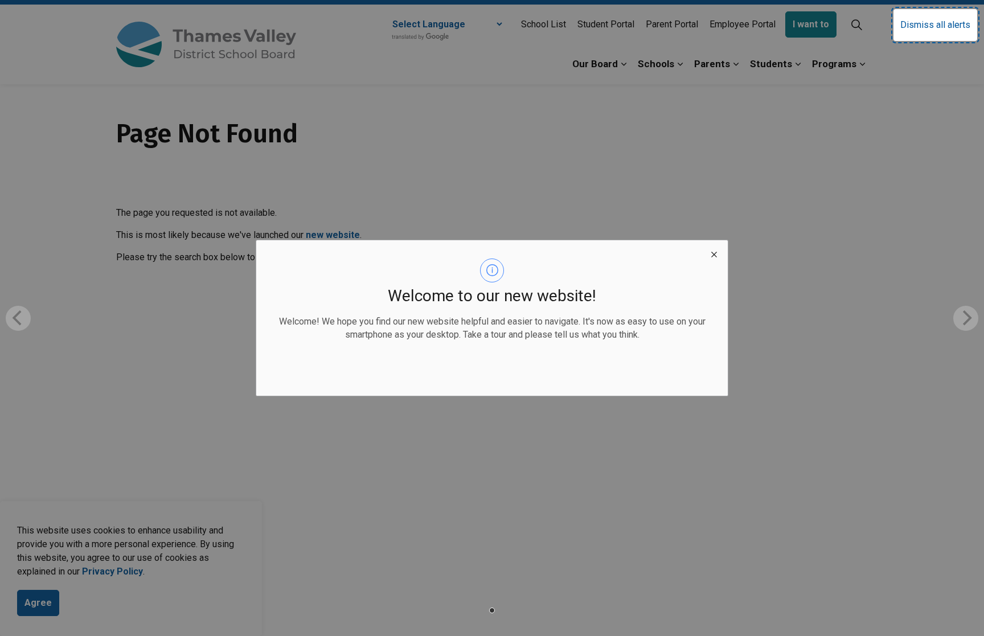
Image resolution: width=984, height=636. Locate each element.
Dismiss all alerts (935, 24)
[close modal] (714, 254)
